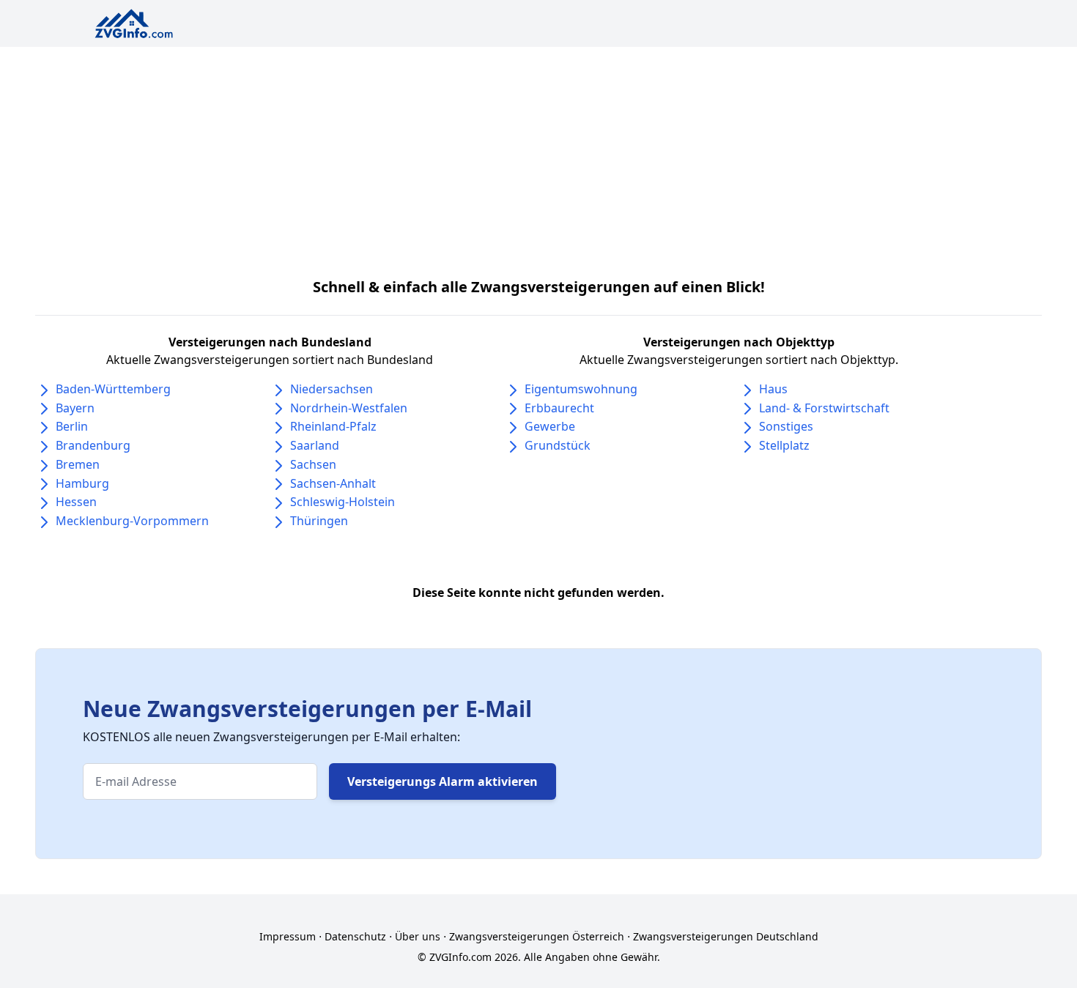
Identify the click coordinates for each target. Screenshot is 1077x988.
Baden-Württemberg (113, 389)
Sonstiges (786, 426)
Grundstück (558, 445)
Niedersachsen (331, 389)
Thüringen (319, 521)
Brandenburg (93, 445)
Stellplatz (784, 445)
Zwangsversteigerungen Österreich (536, 936)
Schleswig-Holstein (342, 502)
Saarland (314, 445)
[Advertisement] (538, 156)
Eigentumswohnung (581, 389)
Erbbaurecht (559, 408)
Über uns (417, 936)
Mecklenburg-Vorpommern (132, 521)
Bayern (75, 408)
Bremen (78, 464)
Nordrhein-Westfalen (348, 408)
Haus (773, 389)
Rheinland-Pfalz (333, 426)
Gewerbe (550, 426)
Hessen (76, 502)
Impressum (287, 936)
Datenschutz (355, 936)
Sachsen (313, 464)
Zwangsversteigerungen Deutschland (725, 936)
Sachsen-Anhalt (333, 483)
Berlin (72, 426)
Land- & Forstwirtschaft (824, 408)
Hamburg (82, 483)
